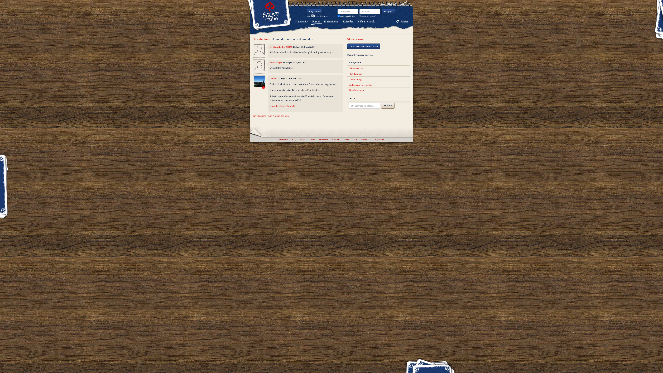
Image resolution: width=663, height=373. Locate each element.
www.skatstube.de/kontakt (282, 106)
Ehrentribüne (331, 21)
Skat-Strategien (356, 90)
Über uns (336, 139)
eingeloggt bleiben (347, 16)
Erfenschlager (276, 62)
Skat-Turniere (355, 73)
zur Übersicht (259, 115)
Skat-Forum (355, 39)
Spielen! (404, 21)
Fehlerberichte (356, 68)
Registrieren (315, 11)
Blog (294, 139)
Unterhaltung (261, 39)
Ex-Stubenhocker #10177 (281, 46)
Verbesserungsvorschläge (361, 85)
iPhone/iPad (283, 139)
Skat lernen (323, 139)
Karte (313, 139)
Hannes (273, 78)
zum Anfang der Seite (278, 115)
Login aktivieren (321, 16)
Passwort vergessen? (367, 16)
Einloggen (388, 11)
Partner (346, 139)
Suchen (388, 105)
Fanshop (303, 139)
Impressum (379, 139)
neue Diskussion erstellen (364, 46)
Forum (316, 21)
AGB (355, 139)
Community (301, 21)
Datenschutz (366, 139)
